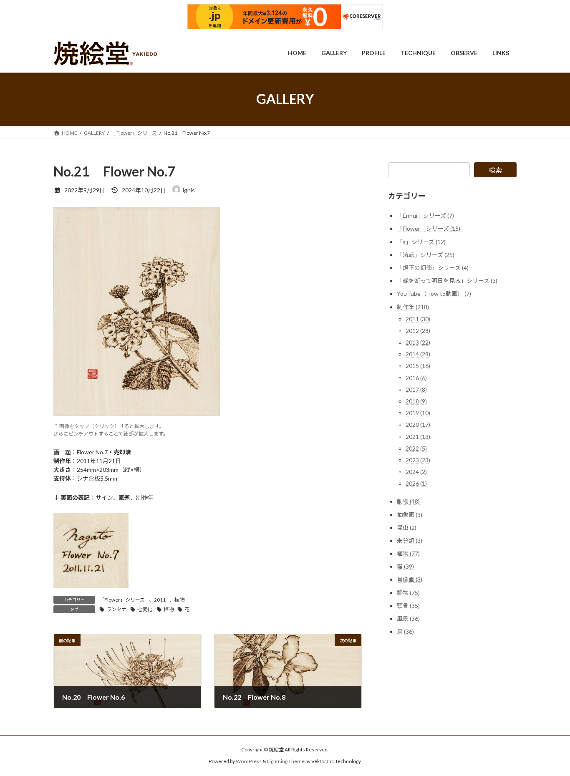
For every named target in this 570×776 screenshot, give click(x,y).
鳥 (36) (405, 631)
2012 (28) (418, 330)
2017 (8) (416, 389)
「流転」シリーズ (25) (425, 254)
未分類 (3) (409, 540)
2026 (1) (416, 483)
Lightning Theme (286, 761)
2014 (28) (418, 354)
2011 (160, 600)
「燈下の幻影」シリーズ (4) (433, 267)
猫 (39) (405, 566)
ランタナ (116, 609)
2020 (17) (418, 424)
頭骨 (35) (408, 605)
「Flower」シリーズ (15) (428, 228)
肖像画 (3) (409, 579)
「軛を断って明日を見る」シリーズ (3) (447, 280)
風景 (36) (408, 618)
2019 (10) (418, 412)
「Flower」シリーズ (122, 600)
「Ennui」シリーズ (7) (425, 215)
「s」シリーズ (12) (421, 241)
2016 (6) (416, 377)
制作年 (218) (413, 306)
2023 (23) (418, 460)
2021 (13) (418, 436)
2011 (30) (418, 318)
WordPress (249, 761)
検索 (495, 170)
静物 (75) (408, 592)
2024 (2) (416, 471)
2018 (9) (416, 401)
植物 (179, 600)
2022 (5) (416, 447)
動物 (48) (408, 501)
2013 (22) (418, 342)
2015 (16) (418, 365)
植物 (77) (408, 553)
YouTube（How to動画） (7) (434, 293)
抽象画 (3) (409, 514)
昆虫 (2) (406, 527)
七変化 (144, 609)
